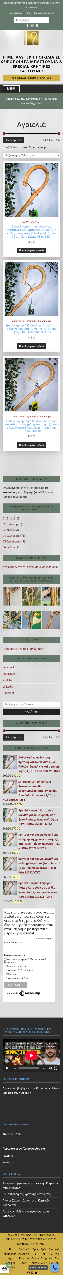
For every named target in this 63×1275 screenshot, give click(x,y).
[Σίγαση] (50, 1068)
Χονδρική (8, 1162)
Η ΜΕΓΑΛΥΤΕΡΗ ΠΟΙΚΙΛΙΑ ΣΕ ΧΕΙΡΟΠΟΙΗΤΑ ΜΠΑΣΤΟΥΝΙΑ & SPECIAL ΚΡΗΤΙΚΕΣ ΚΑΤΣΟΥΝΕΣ (31, 64)
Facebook (9, 667)
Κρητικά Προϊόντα (16, 966)
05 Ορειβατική (12, 541)
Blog (28, 13)
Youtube (7, 680)
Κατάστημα (33, 98)
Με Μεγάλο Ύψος (31, 222)
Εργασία (8, 1156)
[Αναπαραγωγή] (7, 1068)
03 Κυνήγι (9, 530)
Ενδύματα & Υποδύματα (19, 970)
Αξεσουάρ (11, 974)
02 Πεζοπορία (11, 524)
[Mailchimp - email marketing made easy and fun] (23, 993)
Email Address (13, 942)
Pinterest (8, 693)
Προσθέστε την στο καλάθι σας (23, 648)
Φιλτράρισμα (13, 140)
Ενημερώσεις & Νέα (17, 978)
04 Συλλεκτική (12, 535)
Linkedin (8, 686)
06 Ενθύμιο (9, 547)
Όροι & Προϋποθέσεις (35, 1258)
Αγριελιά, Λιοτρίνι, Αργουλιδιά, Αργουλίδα (29, 567)
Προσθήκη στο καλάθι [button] (31, 250)
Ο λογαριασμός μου (44, 13)
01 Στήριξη (9, 518)
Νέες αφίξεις (15, 13)
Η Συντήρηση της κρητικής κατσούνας (27, 1194)
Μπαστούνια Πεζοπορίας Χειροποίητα (31, 321)
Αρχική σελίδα (15, 98)
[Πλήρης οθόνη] (56, 1068)
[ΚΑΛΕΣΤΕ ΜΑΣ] (54, 1267)
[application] (31, 1055)
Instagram (9, 673)
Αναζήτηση (31, 711)
